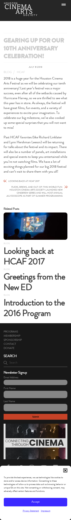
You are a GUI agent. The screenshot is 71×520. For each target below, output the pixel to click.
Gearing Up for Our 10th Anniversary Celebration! (34, 49)
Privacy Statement (31, 511)
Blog (8, 72)
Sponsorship (13, 340)
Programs (11, 332)
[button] (65, 470)
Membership (12, 336)
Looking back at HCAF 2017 (24, 181)
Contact (10, 344)
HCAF (21, 72)
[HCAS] (21, 14)
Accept (35, 502)
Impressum (45, 511)
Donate (9, 348)
